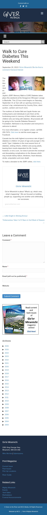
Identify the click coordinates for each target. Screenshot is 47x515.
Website (5, 286)
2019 (7, 370)
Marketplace (7, 495)
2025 (7, 349)
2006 (7, 414)
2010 (7, 401)
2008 (7, 408)
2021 (7, 363)
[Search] (43, 42)
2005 (7, 418)
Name (5, 266)
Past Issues (6, 469)
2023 (7, 356)
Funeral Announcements (11, 497)
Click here (14, 132)
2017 (7, 377)
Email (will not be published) (14, 276)
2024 (7, 353)
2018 (7, 373)
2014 (7, 387)
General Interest (17, 70)
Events (5, 490)
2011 (6, 397)
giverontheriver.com (12, 204)
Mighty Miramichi (8, 488)
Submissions (18, 453)
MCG (18, 511)
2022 (7, 360)
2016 (7, 380)
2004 (7, 421)
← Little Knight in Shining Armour (14, 216)
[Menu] (4, 36)
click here (36, 162)
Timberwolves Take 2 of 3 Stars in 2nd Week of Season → (24, 221)
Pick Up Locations (9, 471)
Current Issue (7, 466)
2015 (7, 384)
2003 (7, 425)
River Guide (6, 475)
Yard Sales (6, 492)
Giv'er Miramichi (25, 67)
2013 (7, 390)
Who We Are (7, 453)
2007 (7, 411)
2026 (7, 346)
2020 (7, 367)
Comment (6, 240)
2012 (7, 394)
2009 (7, 404)
